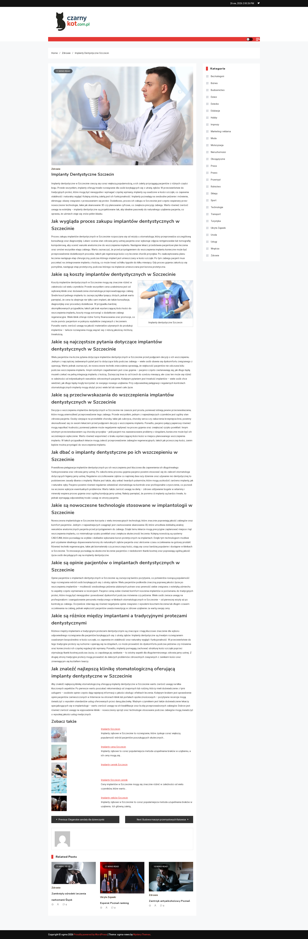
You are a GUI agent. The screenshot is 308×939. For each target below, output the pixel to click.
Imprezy (215, 124)
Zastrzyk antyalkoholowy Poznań (169, 901)
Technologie (217, 207)
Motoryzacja (217, 145)
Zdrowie (55, 169)
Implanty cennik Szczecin (114, 764)
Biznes (214, 83)
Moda (214, 138)
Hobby (214, 117)
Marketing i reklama (221, 131)
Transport (216, 214)
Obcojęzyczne (218, 159)
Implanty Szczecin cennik (114, 780)
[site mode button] (249, 39)
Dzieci (214, 97)
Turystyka (216, 221)
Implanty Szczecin (110, 729)
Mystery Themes (141, 934)
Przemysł (216, 179)
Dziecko (215, 104)
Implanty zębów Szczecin (114, 797)
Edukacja (215, 110)
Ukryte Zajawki (108, 897)
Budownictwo (218, 90)
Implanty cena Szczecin (113, 746)
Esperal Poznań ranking (114, 903)
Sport (213, 200)
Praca (214, 166)
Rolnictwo (216, 186)
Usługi (214, 241)
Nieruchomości (218, 152)
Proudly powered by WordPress (91, 934)
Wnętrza (215, 248)
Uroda (214, 235)
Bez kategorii (217, 76)
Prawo (214, 173)
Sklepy (214, 193)
